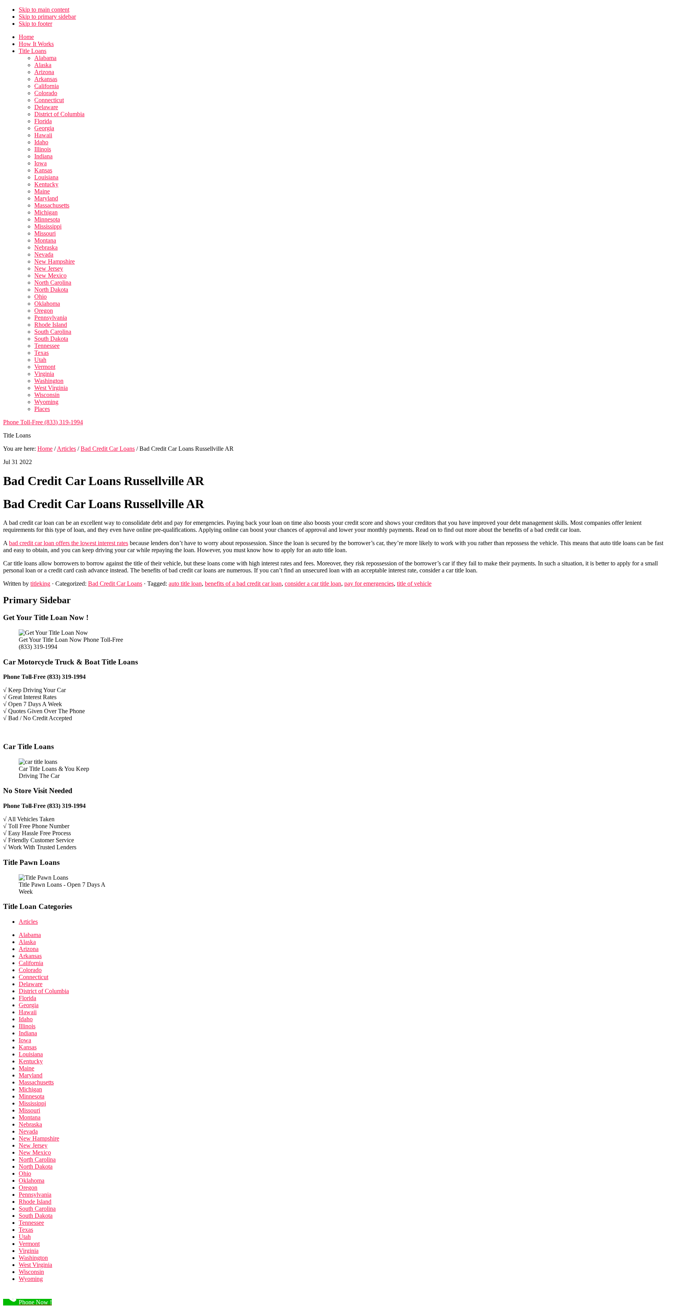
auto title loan (185, 583)
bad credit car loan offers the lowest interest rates (68, 543)
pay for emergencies (369, 583)
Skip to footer (35, 23)
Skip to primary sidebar (47, 16)
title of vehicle (414, 583)
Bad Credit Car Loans (115, 583)
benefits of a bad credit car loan (243, 583)
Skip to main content (44, 9)
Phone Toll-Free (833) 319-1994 (43, 422)
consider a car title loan (313, 583)
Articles (28, 921)
